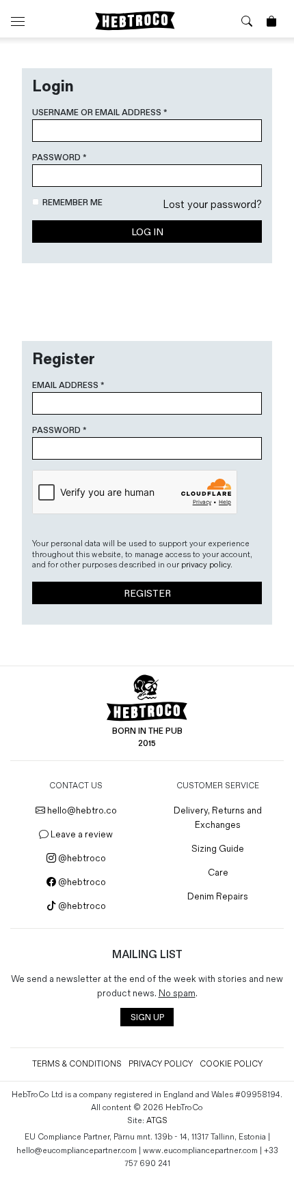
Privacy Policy (161, 1064)
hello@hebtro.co (81, 810)
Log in (147, 232)
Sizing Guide (217, 848)
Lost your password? (212, 204)
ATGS (157, 1121)
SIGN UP (147, 1018)
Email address (68, 386)
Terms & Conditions (77, 1064)
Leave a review (81, 834)
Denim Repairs (217, 896)
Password (59, 158)
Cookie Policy (231, 1064)
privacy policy (205, 565)
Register (147, 593)
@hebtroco (81, 858)
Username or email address (99, 113)
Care (218, 872)
